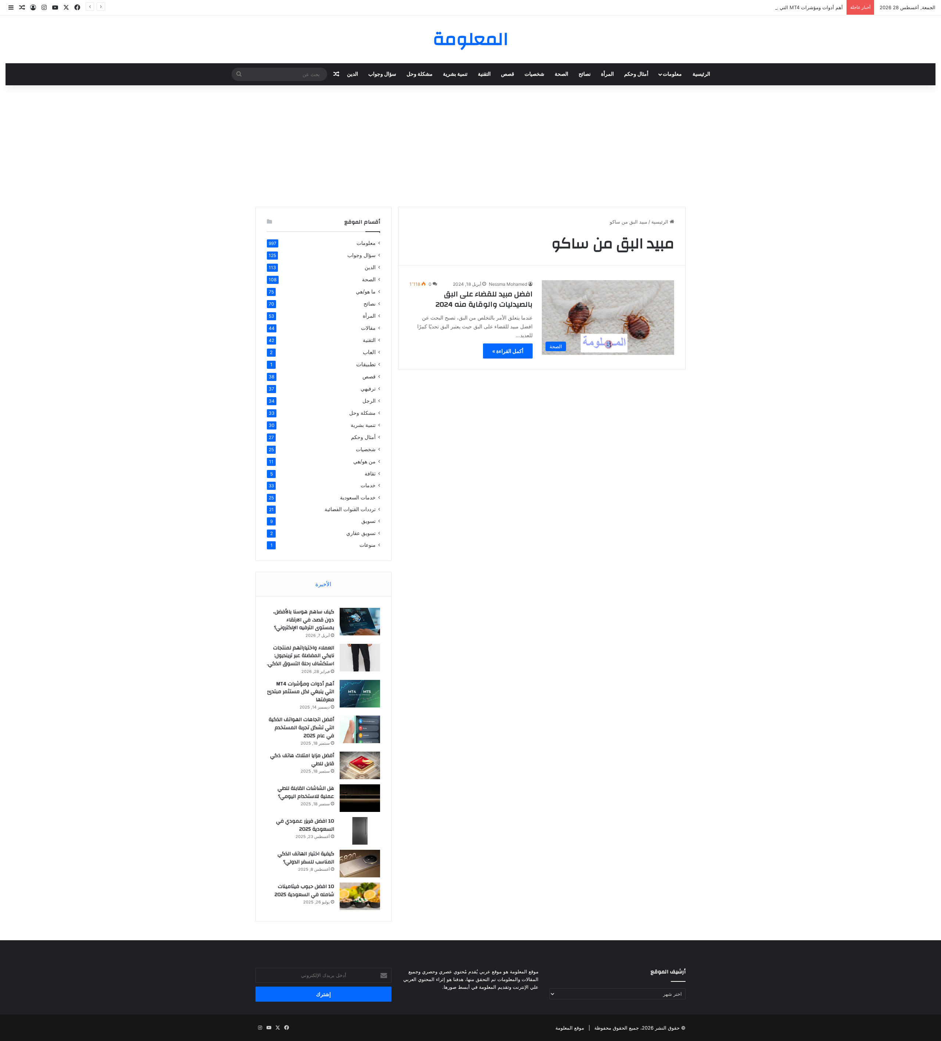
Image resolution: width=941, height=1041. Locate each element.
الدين (352, 74)
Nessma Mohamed (508, 284)
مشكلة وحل (420, 74)
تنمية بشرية (455, 74)
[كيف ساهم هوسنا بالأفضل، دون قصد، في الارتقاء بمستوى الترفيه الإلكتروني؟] (360, 621)
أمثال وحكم (636, 74)
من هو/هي (364, 461)
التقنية (484, 74)
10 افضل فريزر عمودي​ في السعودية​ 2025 (305, 825)
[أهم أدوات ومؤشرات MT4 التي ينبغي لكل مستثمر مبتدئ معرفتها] (360, 693)
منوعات (367, 545)
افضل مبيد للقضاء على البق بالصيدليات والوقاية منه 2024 (484, 299)
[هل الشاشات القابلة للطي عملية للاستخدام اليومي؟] (360, 798)
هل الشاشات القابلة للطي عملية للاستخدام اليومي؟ (306, 792)
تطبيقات (366, 364)
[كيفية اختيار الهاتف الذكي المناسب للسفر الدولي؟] (360, 863)
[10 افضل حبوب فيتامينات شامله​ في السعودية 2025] (360, 896)
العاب (369, 352)
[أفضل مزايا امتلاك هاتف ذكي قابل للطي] (360, 765)
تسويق (368, 521)
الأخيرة (323, 584)
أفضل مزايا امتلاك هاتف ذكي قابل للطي (302, 760)
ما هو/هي (366, 291)
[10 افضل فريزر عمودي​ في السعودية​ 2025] (360, 831)
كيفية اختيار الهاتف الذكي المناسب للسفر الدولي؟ (306, 858)
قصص (507, 74)
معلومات (672, 74)
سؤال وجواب (382, 74)
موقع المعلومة (569, 1028)
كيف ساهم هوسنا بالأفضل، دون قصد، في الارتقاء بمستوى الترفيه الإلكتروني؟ (303, 619)
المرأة (607, 74)
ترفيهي (368, 388)
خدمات (368, 485)
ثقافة (370, 473)
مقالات (368, 328)
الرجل (369, 400)
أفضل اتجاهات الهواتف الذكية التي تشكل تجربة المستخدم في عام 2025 (301, 727)
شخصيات (534, 74)
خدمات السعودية (358, 497)
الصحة (561, 74)
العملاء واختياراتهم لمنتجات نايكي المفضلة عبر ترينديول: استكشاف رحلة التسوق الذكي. (300, 656)
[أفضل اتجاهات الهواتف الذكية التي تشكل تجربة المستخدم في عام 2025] (360, 729)
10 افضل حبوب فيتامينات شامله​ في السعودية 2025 (304, 890)
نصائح (585, 74)
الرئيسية (701, 74)
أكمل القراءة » (507, 351)
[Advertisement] (470, 144)
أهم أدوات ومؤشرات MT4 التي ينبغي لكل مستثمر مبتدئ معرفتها (777, 7)
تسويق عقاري (361, 533)
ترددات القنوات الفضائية (350, 509)
